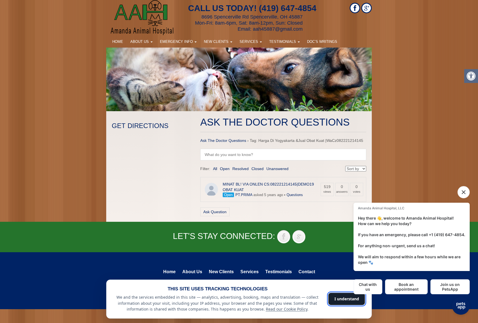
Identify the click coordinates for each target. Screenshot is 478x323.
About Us (140, 42)
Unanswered (277, 168)
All (215, 168)
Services (249, 42)
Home (117, 42)
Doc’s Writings (322, 42)
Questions (295, 195)
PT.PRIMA (243, 195)
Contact (306, 271)
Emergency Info (177, 42)
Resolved (240, 168)
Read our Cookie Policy (286, 309)
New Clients (217, 42)
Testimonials (283, 42)
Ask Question (215, 212)
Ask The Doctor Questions (223, 140)
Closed (257, 168)
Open (225, 168)
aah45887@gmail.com (278, 29)
